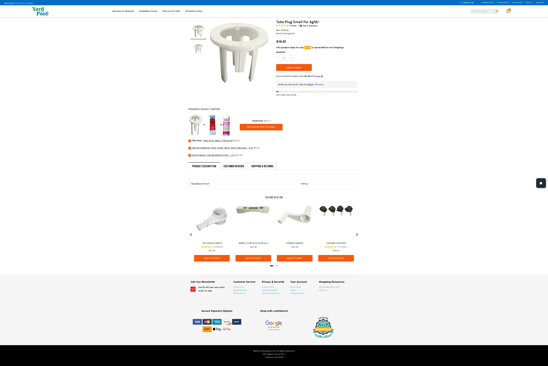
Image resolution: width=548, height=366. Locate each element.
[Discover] (226, 321)
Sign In (528, 3)
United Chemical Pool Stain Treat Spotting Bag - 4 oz (222, 148)
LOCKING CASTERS (336, 243)
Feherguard (289, 33)
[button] (282, 25)
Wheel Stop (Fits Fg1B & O (253, 243)
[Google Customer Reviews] (273, 325)
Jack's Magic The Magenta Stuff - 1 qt (213, 155)
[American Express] (217, 321)
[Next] (357, 234)
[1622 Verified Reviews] (274, 338)
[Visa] (197, 321)
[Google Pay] (226, 329)
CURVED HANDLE (294, 243)
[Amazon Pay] (207, 329)
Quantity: (281, 52)
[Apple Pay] (217, 329)
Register (540, 3)
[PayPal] (236, 321)
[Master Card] (207, 321)
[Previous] (191, 234)
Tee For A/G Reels (212, 243)
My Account (517, 3)
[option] (98, 2)
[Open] (541, 183)
